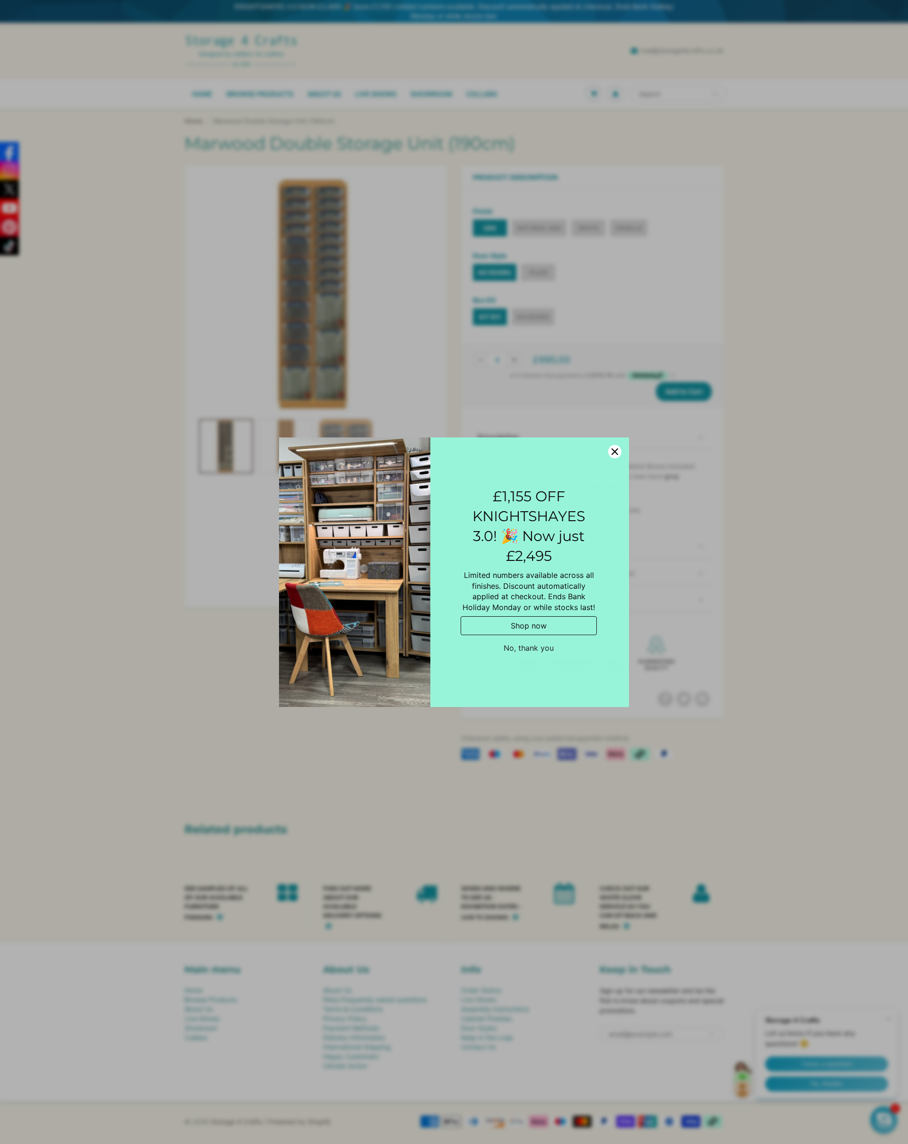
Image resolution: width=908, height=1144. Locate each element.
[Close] (614, 451)
